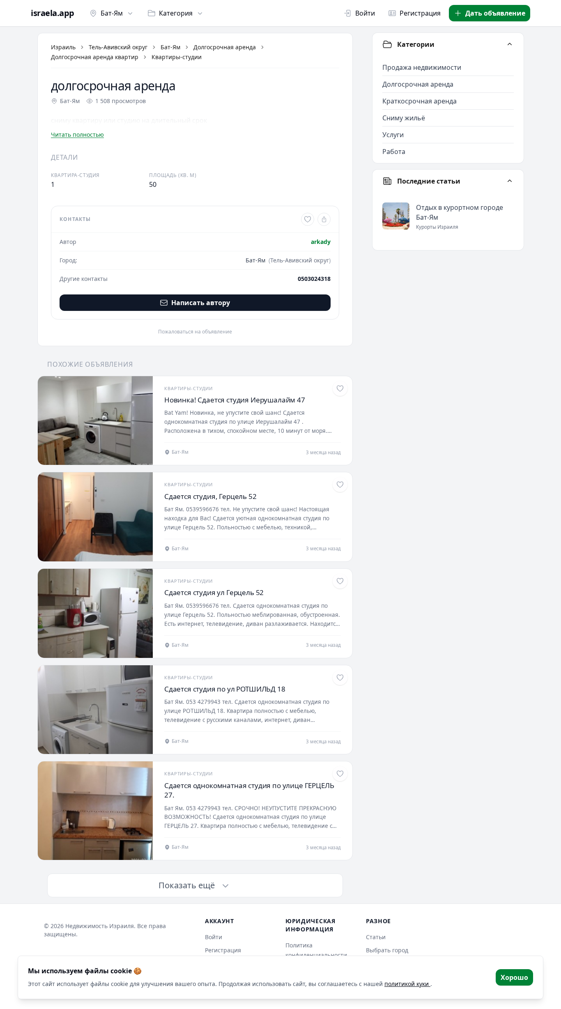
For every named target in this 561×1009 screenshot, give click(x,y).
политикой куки (407, 984)
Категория (176, 13)
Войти (365, 13)
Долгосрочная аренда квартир (94, 57)
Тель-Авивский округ (118, 47)
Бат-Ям (112, 13)
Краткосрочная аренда (419, 101)
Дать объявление (495, 13)
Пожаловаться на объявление (195, 332)
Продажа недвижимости (421, 67)
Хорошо (514, 977)
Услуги (393, 134)
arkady (321, 242)
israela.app (52, 13)
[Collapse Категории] (509, 44)
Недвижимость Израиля (99, 926)
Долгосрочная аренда (224, 47)
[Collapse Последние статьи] (509, 181)
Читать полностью (77, 134)
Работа (393, 151)
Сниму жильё (403, 117)
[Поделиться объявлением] (324, 219)
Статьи (376, 937)
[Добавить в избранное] (307, 219)
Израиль (63, 47)
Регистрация (420, 13)
